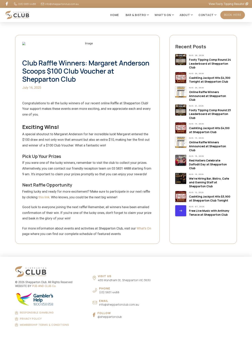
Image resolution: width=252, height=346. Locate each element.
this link (43, 197)
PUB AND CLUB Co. (44, 286)
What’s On (144, 228)
